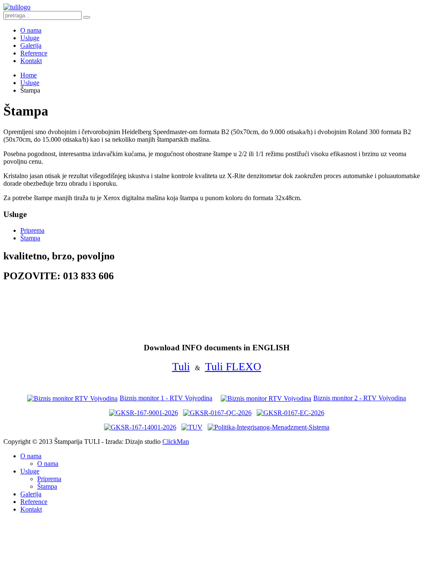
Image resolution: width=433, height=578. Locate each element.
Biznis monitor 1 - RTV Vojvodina (166, 398)
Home (28, 75)
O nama (30, 30)
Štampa (30, 238)
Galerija (30, 45)
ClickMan (175, 441)
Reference (33, 53)
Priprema (32, 230)
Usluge (29, 37)
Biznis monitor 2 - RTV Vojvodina (359, 398)
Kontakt (31, 60)
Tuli (181, 367)
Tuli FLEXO (233, 367)
